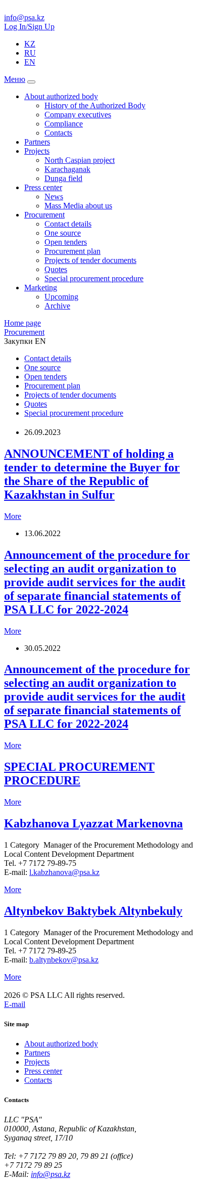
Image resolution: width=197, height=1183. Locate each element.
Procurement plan (72, 251)
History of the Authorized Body (94, 105)
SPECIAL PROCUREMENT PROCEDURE (79, 773)
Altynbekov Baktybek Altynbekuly (93, 910)
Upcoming (61, 296)
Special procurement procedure (93, 278)
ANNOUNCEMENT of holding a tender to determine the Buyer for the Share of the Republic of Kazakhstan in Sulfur (92, 474)
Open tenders (65, 242)
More (12, 516)
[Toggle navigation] (31, 81)
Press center (43, 187)
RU (30, 53)
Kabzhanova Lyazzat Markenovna (93, 823)
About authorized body (61, 96)
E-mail (14, 1004)
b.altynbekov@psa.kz (63, 959)
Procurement (44, 214)
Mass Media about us (78, 205)
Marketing (40, 287)
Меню (14, 79)
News (53, 196)
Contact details (67, 224)
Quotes (55, 269)
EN (29, 62)
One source (62, 233)
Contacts (58, 132)
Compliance (63, 123)
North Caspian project (79, 160)
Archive (57, 305)
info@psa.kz (24, 17)
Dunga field (63, 178)
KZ (29, 43)
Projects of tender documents (90, 260)
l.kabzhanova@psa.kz (64, 872)
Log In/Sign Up (29, 26)
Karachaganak (67, 169)
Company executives (77, 114)
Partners (37, 142)
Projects (37, 151)
